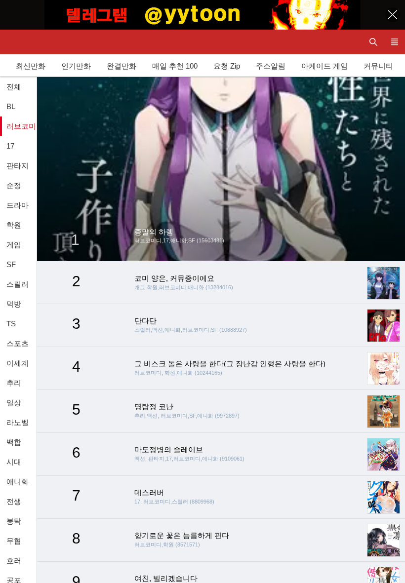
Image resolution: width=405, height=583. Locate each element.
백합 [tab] (13, 442)
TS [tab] (11, 323)
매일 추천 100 (175, 66)
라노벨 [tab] (17, 422)
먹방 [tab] (13, 304)
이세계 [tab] (17, 363)
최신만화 (30, 66)
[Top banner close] (392, 14)
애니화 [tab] (17, 481)
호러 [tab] (13, 560)
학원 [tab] (13, 225)
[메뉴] (394, 42)
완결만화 (121, 66)
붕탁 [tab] (13, 521)
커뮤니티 (378, 66)
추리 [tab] (13, 383)
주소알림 (270, 66)
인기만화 (76, 66)
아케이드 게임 (324, 66)
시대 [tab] (13, 462)
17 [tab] (10, 146)
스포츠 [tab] (17, 343)
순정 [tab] (13, 185)
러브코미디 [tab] (21, 126)
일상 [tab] (13, 402)
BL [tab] (10, 106)
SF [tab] (11, 264)
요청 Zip (226, 66)
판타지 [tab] (17, 165)
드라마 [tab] (17, 205)
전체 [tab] (13, 86)
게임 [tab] (13, 244)
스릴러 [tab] (17, 284)
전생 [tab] (13, 501)
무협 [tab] (13, 541)
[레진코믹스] (17, 42)
